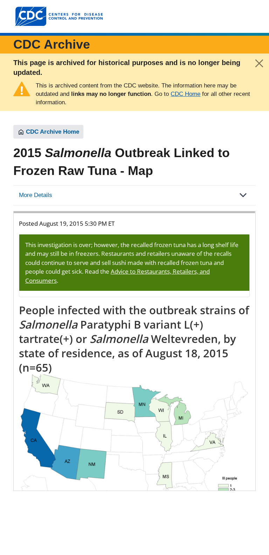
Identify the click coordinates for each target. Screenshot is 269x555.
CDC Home (185, 94)
